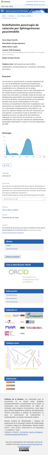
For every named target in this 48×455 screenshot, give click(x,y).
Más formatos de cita (11, 199)
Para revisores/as (12, 302)
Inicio (4, 16)
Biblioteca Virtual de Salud (35, 1)
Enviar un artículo (12, 257)
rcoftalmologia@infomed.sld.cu (16, 434)
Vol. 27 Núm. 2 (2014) (24, 16)
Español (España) (12, 249)
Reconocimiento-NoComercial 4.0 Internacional (13, 232)
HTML (7, 165)
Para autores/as (11, 298)
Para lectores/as (11, 295)
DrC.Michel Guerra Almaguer (31, 432)
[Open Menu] (2, 11)
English (8, 245)
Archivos (11, 16)
